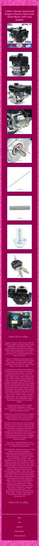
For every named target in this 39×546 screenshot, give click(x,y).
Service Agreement (19, 535)
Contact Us (19, 526)
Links (19, 522)
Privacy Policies (19, 531)
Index (19, 517)
